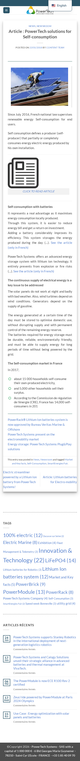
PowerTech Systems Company (25, 598)
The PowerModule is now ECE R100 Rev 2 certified (41, 682)
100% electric (22, 535)
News (32, 26)
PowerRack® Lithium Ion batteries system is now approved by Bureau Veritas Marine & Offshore (38, 424)
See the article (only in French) (33, 271)
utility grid (66, 603)
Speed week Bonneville (40, 603)
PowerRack (59, 592)
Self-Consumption (60, 598)
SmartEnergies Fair (14, 603)
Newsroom (44, 26)
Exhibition (47, 543)
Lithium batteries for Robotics (22, 569)
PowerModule (24, 592)
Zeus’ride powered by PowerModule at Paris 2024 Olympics (43, 699)
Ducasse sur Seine (53, 536)
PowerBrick (31, 584)
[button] (6, 10)
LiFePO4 (60, 560)
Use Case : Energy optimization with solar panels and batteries (41, 715)
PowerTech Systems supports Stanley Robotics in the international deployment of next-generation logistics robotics (44, 640)
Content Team (55, 47)
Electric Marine (20, 542)
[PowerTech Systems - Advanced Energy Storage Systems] (40, 10)
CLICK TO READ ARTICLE (38, 191)
